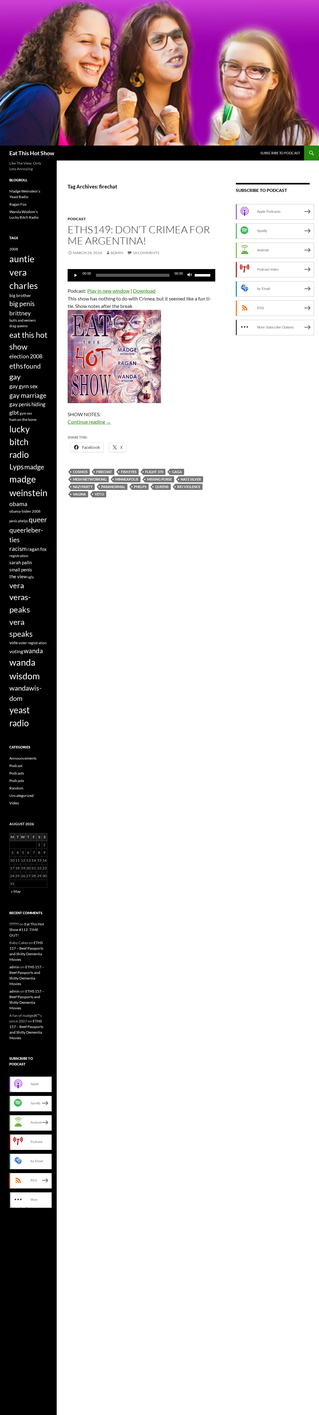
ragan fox (37, 549)
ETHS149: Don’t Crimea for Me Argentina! (139, 235)
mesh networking (90, 479)
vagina (79, 494)
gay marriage (27, 395)
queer (38, 519)
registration (18, 555)
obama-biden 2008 (24, 511)
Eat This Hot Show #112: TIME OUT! (26, 930)
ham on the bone (22, 419)
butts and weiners (22, 320)
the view (18, 576)
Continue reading (89, 422)
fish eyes (128, 472)
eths (16, 365)
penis (13, 521)
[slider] (203, 274)
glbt (14, 412)
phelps (140, 487)
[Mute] (190, 275)
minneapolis (126, 479)
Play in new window (108, 291)
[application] (141, 275)
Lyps (16, 466)
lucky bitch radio (19, 442)
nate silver (191, 479)
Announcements (22, 758)
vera (16, 585)
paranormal (113, 487)
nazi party (83, 487)
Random (16, 788)
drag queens (18, 326)
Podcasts (16, 773)
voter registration (32, 642)
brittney (20, 313)
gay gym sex (23, 386)
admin (117, 252)
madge (34, 467)
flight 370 (154, 472)
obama (18, 503)
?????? (14, 924)
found (32, 366)
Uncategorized (21, 795)
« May (16, 891)
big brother (20, 295)
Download (144, 291)
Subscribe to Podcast (280, 153)
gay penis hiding (27, 404)
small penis (20, 569)
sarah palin (20, 562)
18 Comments (146, 252)
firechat (104, 472)
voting (16, 651)
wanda (33, 651)
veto (99, 494)
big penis (22, 304)
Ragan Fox (17, 204)
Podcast (77, 218)
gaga (177, 472)
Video (14, 803)
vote (13, 642)
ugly (30, 577)
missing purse (159, 479)
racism (18, 548)
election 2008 (25, 356)
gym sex (26, 413)
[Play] (76, 275)
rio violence (188, 487)
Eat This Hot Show (31, 153)
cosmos (80, 472)
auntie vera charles (23, 272)
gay (15, 376)
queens (162, 487)
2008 (13, 249)
